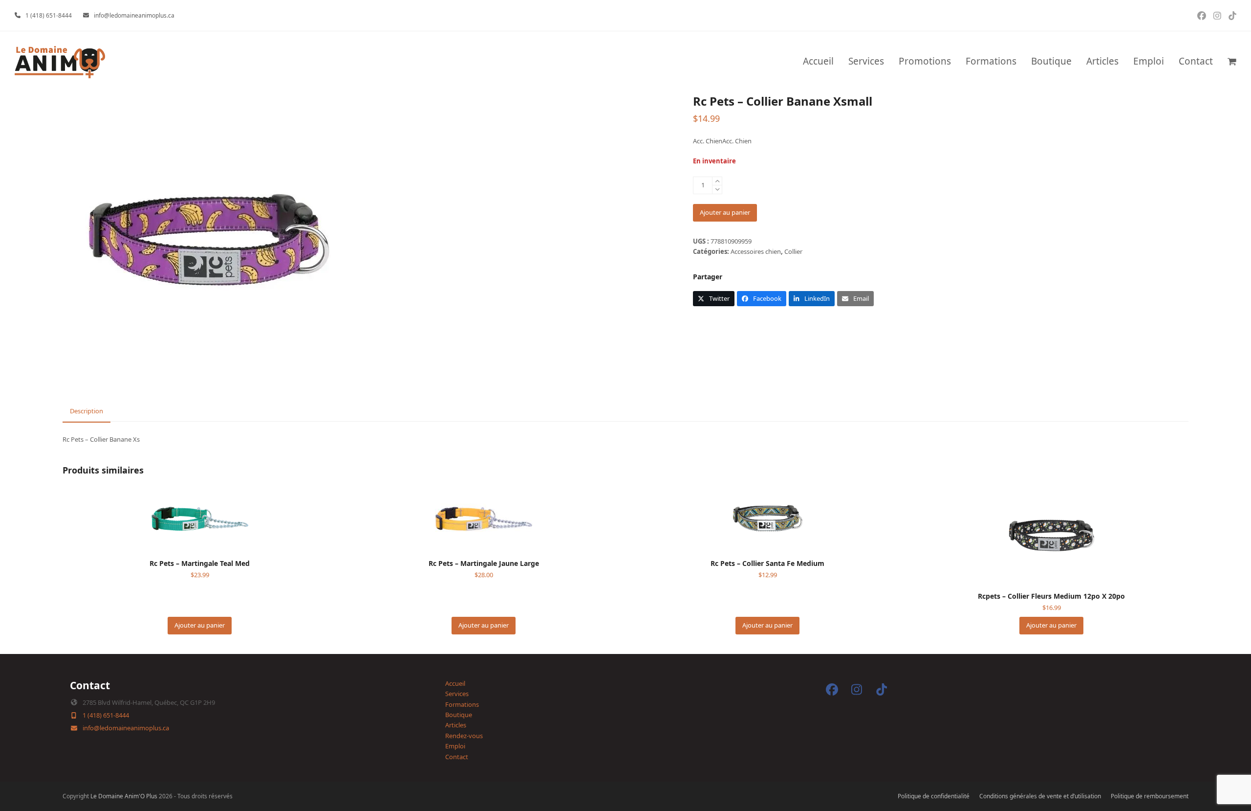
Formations (462, 704)
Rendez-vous (464, 735)
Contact (456, 756)
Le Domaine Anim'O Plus (123, 796)
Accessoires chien (756, 251)
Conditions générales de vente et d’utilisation (1040, 796)
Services (457, 693)
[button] (1232, 62)
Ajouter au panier (725, 212)
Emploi (455, 746)
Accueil (455, 683)
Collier (793, 251)
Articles (455, 725)
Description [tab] (86, 410)
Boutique (458, 714)
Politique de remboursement (1149, 796)
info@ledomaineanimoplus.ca (134, 15)
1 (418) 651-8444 (48, 15)
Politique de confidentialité (934, 796)
